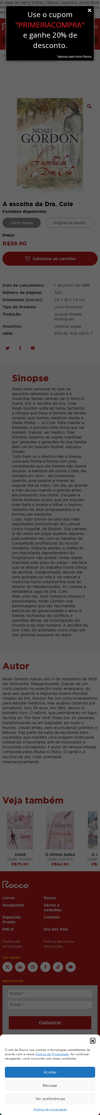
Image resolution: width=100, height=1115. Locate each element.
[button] (92, 1040)
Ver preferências (50, 1099)
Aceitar (50, 1072)
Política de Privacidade (52, 1054)
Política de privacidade (50, 1109)
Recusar (50, 1085)
